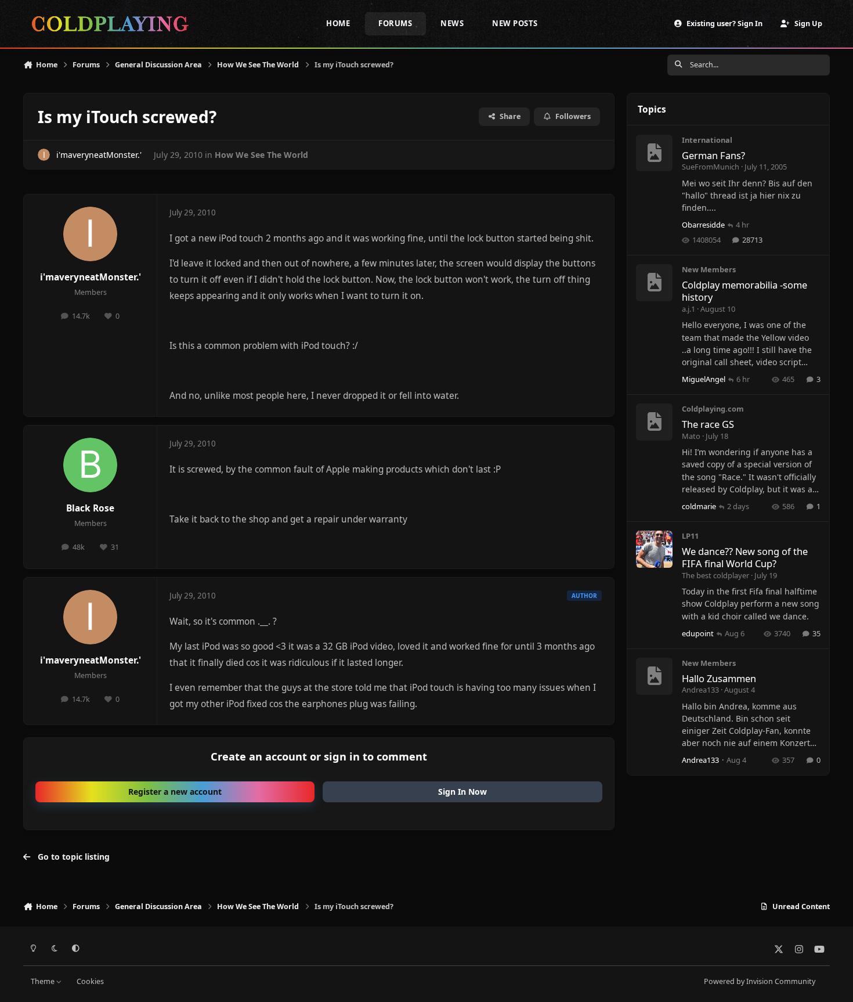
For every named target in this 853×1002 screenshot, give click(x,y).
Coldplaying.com (713, 408)
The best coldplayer (715, 575)
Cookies (90, 981)
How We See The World (261, 154)
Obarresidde (703, 224)
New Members (709, 269)
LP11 (690, 536)
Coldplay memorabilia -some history (744, 291)
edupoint (698, 633)
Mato (691, 436)
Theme (43, 981)
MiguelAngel (703, 379)
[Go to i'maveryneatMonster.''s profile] (44, 155)
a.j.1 (688, 309)
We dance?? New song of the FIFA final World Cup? (745, 557)
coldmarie (699, 506)
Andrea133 (700, 689)
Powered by (759, 981)
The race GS (708, 424)
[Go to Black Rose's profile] (90, 465)
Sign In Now (462, 791)
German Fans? (713, 155)
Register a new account (175, 791)
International (707, 140)
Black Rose (90, 508)
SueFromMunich (710, 166)
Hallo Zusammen (719, 678)
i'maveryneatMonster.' (99, 154)
